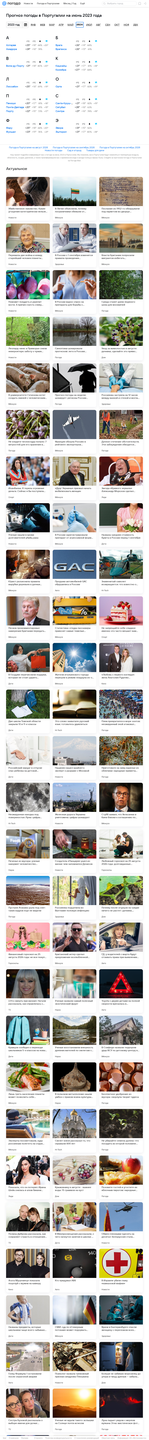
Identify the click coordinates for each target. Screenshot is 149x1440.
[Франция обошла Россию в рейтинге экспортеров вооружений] (74, 432)
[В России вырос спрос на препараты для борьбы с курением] (74, 292)
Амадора (11, 49)
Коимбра (61, 70)
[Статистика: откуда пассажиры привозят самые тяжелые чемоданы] (74, 618)
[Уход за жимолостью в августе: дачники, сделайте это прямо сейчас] (121, 338)
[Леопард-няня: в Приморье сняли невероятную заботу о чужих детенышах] (28, 338)
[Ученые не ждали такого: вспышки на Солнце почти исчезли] (74, 1410)
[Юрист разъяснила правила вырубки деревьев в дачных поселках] (28, 571)
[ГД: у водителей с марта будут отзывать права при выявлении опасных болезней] (121, 944)
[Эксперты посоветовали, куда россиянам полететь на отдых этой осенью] (28, 1131)
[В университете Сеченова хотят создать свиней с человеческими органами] (28, 385)
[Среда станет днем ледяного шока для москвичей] (121, 292)
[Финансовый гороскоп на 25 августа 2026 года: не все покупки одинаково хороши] (28, 944)
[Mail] (4, 3)
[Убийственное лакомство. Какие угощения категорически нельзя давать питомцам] (28, 199)
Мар (52, 25)
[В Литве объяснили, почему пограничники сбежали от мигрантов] (74, 199)
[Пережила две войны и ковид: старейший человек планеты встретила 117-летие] (28, 245)
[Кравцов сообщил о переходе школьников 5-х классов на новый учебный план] (28, 1037)
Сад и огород (74, 150)
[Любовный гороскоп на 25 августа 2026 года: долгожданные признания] (121, 851)
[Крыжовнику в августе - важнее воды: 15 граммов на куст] (74, 1177)
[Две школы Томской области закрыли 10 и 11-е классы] (28, 711)
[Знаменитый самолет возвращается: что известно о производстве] (121, 571)
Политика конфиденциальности (58, 1438)
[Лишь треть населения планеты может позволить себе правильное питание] (28, 1084)
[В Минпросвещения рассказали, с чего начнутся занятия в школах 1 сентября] (74, 1224)
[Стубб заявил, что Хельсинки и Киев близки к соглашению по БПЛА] (121, 804)
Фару (9, 128)
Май (70, 25)
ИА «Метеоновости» (137, 1438)
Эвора (59, 128)
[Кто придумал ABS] (74, 1270)
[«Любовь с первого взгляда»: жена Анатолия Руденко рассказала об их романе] (121, 665)
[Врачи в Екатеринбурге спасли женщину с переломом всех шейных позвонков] (121, 1317)
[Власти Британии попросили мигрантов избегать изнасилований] (121, 245)
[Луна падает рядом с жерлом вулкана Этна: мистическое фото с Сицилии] (121, 1410)
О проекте (38, 1438)
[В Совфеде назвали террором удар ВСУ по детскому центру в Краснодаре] (121, 1037)
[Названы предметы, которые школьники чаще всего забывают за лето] (28, 1317)
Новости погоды (53, 150)
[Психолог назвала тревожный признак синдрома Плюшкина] (74, 1364)
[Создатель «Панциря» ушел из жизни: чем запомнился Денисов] (74, 851)
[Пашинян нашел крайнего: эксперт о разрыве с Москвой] (74, 758)
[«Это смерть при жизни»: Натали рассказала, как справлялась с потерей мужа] (28, 991)
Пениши (11, 103)
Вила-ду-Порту (15, 66)
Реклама (24, 1438)
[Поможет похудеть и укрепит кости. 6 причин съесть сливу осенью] (28, 292)
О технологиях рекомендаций (86, 1438)
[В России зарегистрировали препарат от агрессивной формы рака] (74, 525)
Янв (33, 25)
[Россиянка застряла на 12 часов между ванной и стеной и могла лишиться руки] (121, 385)
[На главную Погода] (13, 3)
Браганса (61, 49)
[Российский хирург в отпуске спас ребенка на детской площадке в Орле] (28, 758)
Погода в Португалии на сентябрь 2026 (74, 147)
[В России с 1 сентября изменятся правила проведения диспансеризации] (74, 245)
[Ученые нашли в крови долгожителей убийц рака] (28, 525)
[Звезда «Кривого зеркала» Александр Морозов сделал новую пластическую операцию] (121, 478)
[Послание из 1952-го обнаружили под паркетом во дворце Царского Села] (121, 199)
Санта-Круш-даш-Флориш (71, 103)
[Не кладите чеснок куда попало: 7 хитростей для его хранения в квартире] (28, 432)
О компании (14, 1438)
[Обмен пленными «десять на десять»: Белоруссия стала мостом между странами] (121, 1224)
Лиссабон (12, 86)
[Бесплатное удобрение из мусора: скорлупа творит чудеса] (121, 1084)
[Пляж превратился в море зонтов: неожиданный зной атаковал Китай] (121, 711)
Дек (135, 25)
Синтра (60, 111)
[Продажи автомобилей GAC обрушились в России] (74, 571)
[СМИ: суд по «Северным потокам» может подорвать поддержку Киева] (74, 1317)
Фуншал (11, 132)
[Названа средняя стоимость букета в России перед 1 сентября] (121, 525)
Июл (89, 25)
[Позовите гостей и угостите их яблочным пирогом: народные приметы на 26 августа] (121, 1177)
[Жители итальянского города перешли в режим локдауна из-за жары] (74, 665)
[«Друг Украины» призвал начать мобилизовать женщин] (74, 478)
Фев (42, 25)
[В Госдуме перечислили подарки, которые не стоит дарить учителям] (28, 665)
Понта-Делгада (15, 107)
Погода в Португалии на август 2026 (28, 147)
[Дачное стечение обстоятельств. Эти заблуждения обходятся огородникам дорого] (121, 432)
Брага (59, 45)
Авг (98, 25)
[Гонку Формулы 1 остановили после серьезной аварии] (28, 1364)
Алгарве (11, 45)
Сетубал (60, 107)
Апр (61, 25)
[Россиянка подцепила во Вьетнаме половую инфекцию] (74, 898)
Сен (107, 25)
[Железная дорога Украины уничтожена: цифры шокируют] (74, 804)
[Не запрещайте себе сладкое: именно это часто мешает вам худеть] (121, 618)
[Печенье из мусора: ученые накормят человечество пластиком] (28, 851)
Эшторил (61, 132)
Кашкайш (61, 66)
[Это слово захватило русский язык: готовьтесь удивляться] (74, 711)
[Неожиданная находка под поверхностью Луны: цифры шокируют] (28, 804)
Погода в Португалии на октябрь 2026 (120, 147)
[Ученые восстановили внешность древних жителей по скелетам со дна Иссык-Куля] (74, 1037)
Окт (117, 25)
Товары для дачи (95, 150)
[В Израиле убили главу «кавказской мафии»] (121, 1270)
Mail (4, 1438)
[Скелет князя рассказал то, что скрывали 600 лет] (74, 1131)
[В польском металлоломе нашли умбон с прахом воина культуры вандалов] (74, 1084)
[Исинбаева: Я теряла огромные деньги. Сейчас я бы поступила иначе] (28, 478)
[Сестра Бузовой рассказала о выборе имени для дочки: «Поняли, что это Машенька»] (28, 1410)
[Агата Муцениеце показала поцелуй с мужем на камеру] (28, 1270)
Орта (59, 86)
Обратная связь (108, 1438)
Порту (10, 111)
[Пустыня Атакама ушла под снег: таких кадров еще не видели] (28, 898)
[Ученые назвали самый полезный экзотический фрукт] (74, 991)
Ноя (126, 25)
